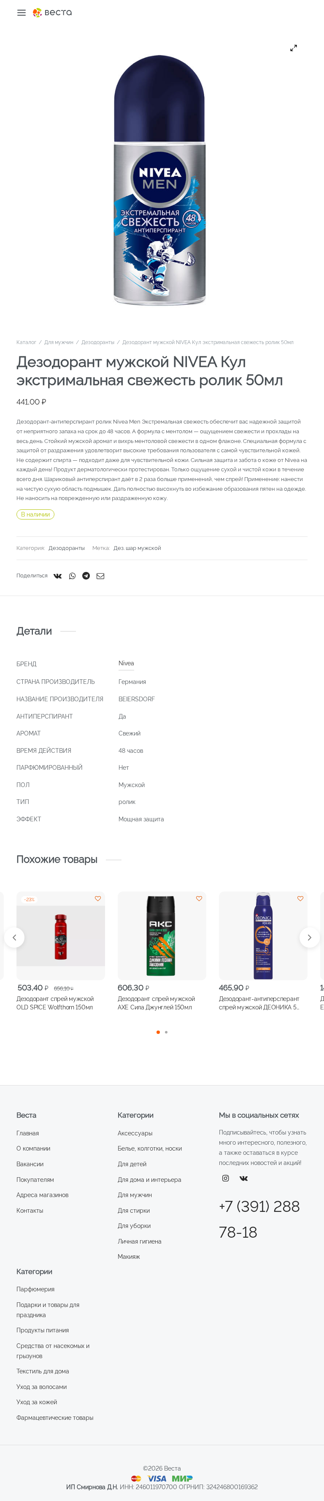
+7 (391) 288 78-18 (259, 1219)
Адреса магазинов (42, 1195)
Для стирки (134, 1210)
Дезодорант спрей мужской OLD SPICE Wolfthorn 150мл (54, 1003)
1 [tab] (158, 1032)
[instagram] (225, 1179)
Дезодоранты (97, 342)
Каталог (26, 342)
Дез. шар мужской (137, 548)
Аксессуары (135, 1133)
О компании (33, 1148)
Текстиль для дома (42, 1371)
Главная (27, 1133)
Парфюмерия (35, 1289)
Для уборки (134, 1225)
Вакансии (29, 1164)
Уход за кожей (36, 1402)
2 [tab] (166, 1032)
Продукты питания (42, 1330)
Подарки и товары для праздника (47, 1309)
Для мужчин (58, 342)
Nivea (126, 663)
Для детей (132, 1164)
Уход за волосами (41, 1386)
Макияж (129, 1256)
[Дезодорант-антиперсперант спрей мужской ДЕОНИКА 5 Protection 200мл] (263, 935)
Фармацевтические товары (54, 1417)
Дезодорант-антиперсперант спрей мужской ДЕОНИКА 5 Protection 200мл (259, 1003)
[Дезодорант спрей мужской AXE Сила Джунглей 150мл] (162, 935)
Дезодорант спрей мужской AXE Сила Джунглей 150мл (156, 1003)
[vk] (243, 1179)
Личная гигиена (140, 1241)
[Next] (310, 937)
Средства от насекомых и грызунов (52, 1350)
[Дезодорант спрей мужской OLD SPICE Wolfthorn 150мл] (60, 935)
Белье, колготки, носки (150, 1148)
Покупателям (35, 1179)
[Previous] (14, 937)
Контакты (29, 1210)
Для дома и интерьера (149, 1179)
